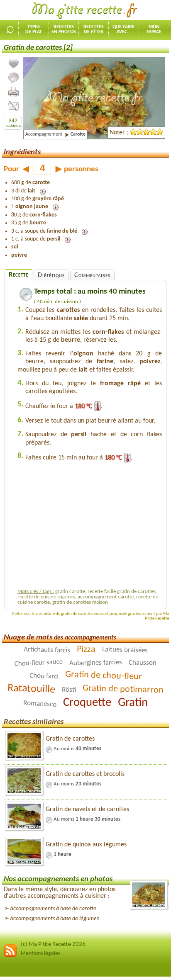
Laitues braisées (124, 650)
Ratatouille (31, 689)
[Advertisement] (89, 527)
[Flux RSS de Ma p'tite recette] (10, 955)
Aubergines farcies (95, 663)
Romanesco (40, 704)
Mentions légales (40, 953)
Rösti (69, 690)
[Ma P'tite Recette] (85, 10)
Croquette (87, 703)
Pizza (85, 650)
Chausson (142, 663)
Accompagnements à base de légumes (54, 919)
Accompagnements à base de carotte (53, 909)
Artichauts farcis (46, 650)
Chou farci (44, 676)
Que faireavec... (123, 29)
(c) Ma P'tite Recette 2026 (53, 944)
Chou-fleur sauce (39, 663)
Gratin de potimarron (123, 689)
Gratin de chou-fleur (103, 676)
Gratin (133, 703)
